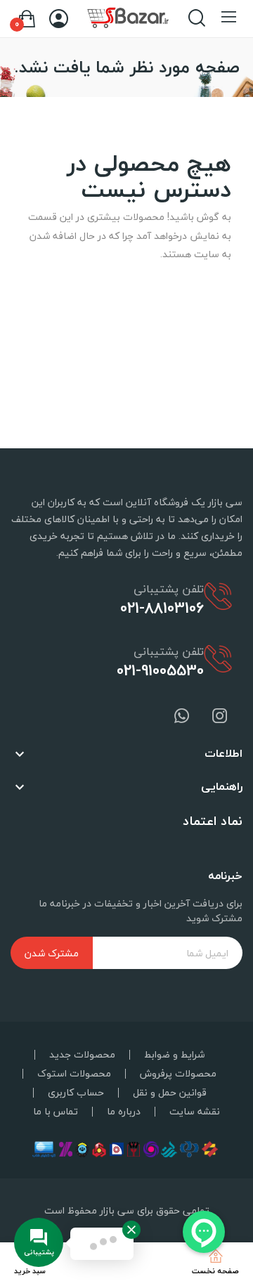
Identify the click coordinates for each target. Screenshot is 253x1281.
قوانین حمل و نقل (170, 1093)
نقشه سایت (194, 1112)
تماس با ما (55, 1112)
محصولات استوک (74, 1074)
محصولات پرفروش (178, 1074)
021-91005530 (160, 670)
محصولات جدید (82, 1055)
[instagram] (220, 717)
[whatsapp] (182, 717)
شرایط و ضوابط (174, 1055)
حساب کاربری (76, 1093)
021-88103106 (162, 608)
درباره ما (124, 1112)
